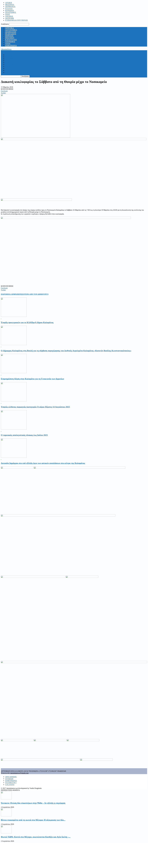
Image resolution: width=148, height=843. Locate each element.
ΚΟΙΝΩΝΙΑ (9, 10)
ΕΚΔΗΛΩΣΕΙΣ (10, 34)
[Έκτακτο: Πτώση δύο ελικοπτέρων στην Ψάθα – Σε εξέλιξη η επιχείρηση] (6, 799)
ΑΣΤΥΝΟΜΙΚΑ (11, 30)
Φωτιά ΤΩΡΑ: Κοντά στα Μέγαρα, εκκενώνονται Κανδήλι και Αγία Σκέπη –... (35, 837)
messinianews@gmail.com (19, 773)
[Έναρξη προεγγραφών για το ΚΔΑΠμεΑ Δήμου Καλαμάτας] (14, 316)
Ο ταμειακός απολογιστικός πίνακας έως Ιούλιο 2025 (24, 435)
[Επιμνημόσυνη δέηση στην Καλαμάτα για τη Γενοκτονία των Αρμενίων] (14, 372)
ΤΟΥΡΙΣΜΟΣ (10, 42)
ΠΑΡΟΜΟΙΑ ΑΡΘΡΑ (9, 294)
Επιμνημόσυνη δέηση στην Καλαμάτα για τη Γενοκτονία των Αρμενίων (32, 379)
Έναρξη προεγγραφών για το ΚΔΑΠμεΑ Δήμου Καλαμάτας (27, 322)
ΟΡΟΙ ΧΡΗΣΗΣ (11, 777)
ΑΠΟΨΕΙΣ (9, 16)
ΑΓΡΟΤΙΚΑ (9, 28)
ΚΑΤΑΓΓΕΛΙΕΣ (11, 40)
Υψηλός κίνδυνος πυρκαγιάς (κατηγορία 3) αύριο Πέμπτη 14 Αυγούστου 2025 (35, 407)
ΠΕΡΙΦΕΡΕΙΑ (10, 6)
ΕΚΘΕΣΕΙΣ (9, 36)
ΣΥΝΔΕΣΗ (9, 779)
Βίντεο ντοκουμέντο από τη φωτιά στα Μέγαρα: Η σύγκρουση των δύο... (33, 820)
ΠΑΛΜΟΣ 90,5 (10, 783)
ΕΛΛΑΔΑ (9, 8)
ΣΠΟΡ (7, 14)
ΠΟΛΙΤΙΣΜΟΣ (10, 12)
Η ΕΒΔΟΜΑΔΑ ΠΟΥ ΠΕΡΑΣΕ (16, 20)
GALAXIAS (9, 784)
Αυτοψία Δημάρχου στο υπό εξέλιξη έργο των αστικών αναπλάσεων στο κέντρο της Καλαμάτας (43, 463)
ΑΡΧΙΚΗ (8, 3)
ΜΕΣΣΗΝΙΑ (9, 5)
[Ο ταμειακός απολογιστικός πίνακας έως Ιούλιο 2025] (14, 429)
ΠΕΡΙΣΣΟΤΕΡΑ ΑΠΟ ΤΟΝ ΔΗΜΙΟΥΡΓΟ (32, 294)
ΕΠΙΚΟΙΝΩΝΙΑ (11, 45)
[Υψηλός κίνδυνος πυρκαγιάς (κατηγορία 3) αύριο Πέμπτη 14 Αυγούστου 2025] (14, 401)
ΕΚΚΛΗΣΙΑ (9, 38)
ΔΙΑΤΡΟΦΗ (9, 18)
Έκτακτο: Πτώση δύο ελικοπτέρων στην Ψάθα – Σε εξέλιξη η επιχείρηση (33, 803)
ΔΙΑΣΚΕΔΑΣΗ (10, 32)
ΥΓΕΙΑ (7, 43)
